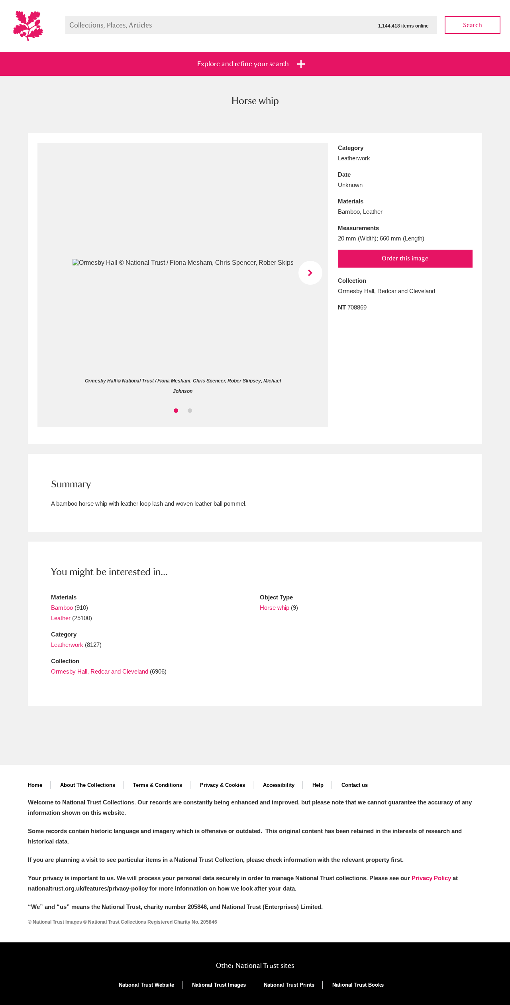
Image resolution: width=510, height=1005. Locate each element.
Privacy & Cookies (222, 785)
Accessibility (278, 785)
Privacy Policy (431, 878)
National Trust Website (146, 985)
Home (35, 785)
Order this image (405, 258)
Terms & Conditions (157, 785)
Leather (61, 618)
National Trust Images (219, 985)
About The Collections (87, 785)
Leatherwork (67, 644)
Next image (310, 273)
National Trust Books (358, 985)
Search (472, 25)
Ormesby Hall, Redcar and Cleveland (99, 671)
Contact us (354, 785)
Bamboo (62, 607)
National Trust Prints (289, 985)
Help (318, 785)
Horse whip (274, 607)
